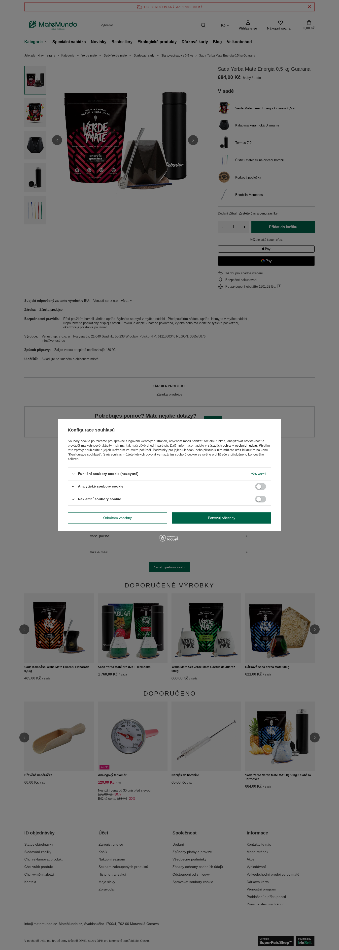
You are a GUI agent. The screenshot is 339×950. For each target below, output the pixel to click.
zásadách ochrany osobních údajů (232, 445)
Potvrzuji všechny (221, 518)
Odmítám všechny (117, 518)
